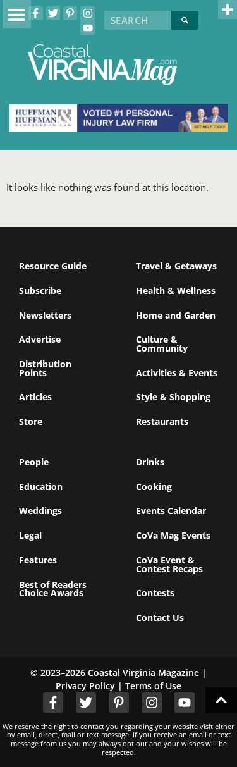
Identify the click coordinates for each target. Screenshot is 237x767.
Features (38, 560)
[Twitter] (53, 13)
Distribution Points (45, 368)
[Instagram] (87, 13)
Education (41, 487)
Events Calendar (171, 511)
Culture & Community (162, 343)
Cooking (154, 487)
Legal (30, 535)
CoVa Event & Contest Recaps (169, 564)
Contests (155, 593)
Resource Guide (53, 266)
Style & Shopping (173, 397)
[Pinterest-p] (70, 13)
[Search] (184, 20)
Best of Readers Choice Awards (53, 589)
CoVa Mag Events (173, 535)
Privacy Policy (85, 686)
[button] (17, 14)
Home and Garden (176, 315)
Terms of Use (153, 686)
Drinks (150, 462)
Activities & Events (176, 373)
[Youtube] (87, 27)
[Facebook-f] (35, 13)
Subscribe (40, 291)
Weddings (40, 511)
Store (30, 421)
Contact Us (160, 617)
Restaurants (162, 421)
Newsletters (45, 315)
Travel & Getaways (176, 266)
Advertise (40, 339)
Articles (35, 397)
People (34, 462)
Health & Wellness (176, 291)
